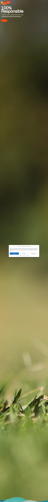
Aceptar (14, 253)
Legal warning (27, 255)
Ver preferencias (33, 253)
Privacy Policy (24, 255)
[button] (45, 1)
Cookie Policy (20, 255)
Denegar (24, 253)
